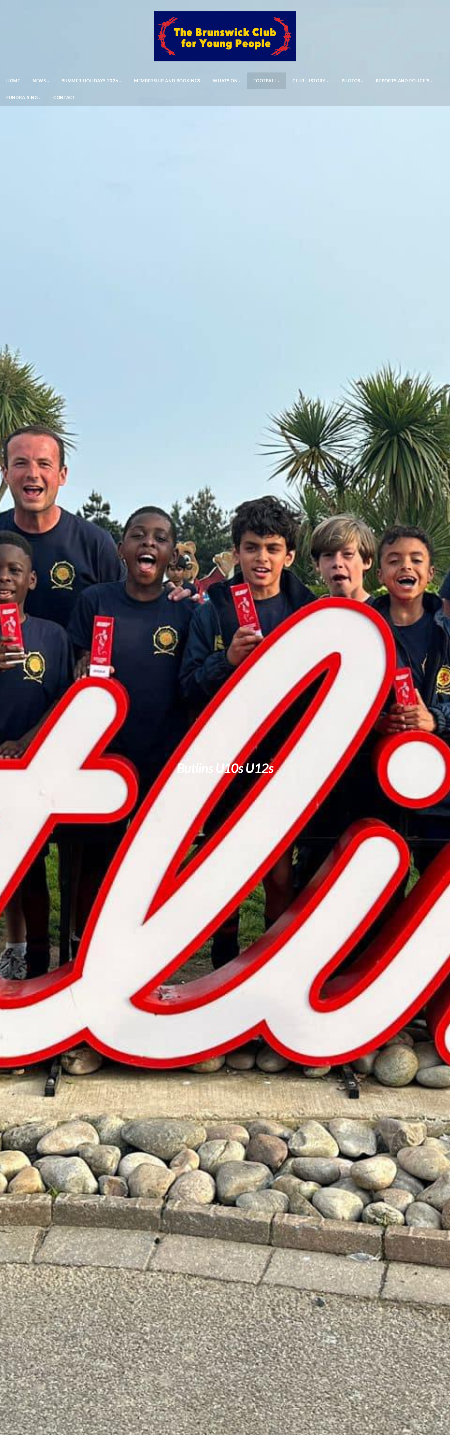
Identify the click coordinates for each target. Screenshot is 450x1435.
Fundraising (22, 97)
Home (13, 80)
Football (265, 80)
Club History (309, 80)
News (39, 80)
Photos (351, 80)
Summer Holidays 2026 (90, 80)
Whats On (225, 80)
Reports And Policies (402, 80)
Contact (64, 97)
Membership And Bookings (167, 80)
